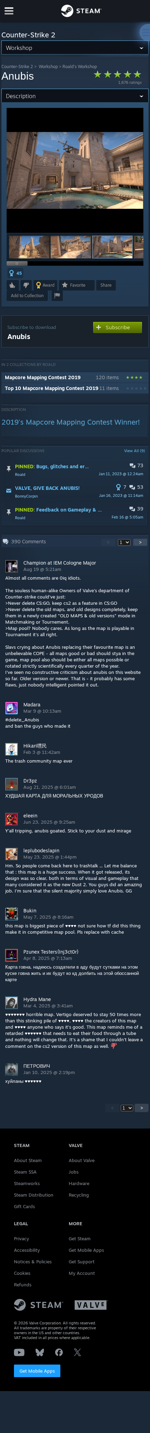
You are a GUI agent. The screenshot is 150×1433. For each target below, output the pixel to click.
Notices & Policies (33, 1261)
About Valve (82, 1160)
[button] (29, 247)
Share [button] (106, 285)
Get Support (82, 1261)
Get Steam (80, 1238)
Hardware (79, 1183)
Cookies (22, 1273)
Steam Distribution (33, 1195)
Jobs (73, 1172)
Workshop (48, 66)
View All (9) (134, 450)
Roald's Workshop (79, 66)
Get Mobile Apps (37, 1371)
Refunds (22, 1284)
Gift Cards (24, 1206)
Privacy (21, 1238)
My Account (82, 1273)
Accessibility (27, 1250)
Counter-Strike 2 (17, 66)
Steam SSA (25, 1172)
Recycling (79, 1195)
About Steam (28, 1160)
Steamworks (27, 1183)
